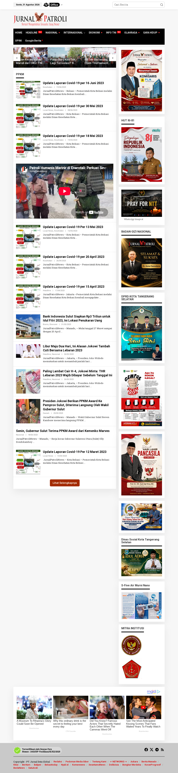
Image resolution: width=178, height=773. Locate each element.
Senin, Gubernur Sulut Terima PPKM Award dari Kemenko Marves (63, 431)
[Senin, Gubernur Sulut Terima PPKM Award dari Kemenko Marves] (33, 441)
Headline (47, 290)
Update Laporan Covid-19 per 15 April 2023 (73, 286)
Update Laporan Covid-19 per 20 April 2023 (73, 257)
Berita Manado (148, 761)
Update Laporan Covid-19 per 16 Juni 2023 (73, 83)
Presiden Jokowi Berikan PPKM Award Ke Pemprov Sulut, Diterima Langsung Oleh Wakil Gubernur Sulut (76, 405)
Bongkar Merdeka (131, 764)
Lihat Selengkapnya (65, 482)
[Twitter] (151, 749)
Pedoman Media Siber (77, 761)
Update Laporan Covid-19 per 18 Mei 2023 (73, 136)
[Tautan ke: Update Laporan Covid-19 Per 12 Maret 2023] (28, 461)
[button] (162, 5)
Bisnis (45, 324)
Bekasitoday (51, 764)
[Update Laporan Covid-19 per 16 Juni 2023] (85, 94)
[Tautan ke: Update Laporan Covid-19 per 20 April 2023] (28, 266)
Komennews (78, 764)
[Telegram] (157, 749)
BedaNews (19, 768)
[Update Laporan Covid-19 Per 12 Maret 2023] (84, 462)
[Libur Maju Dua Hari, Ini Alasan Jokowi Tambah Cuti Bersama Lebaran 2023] (91, 361)
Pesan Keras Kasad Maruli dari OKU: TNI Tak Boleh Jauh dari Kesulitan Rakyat (29, 61)
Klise (15, 764)
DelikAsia (114, 764)
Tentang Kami (99, 761)
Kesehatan (47, 87)
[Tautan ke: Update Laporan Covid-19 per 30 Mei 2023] (28, 116)
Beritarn (26, 764)
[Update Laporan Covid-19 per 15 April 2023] (100, 297)
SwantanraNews (97, 764)
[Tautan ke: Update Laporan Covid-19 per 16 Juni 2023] (28, 89)
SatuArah (33, 768)
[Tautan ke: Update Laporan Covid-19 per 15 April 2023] (28, 296)
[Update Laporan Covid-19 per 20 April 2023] (76, 267)
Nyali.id (64, 764)
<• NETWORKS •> (118, 761)
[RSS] (162, 749)
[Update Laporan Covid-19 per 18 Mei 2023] (76, 146)
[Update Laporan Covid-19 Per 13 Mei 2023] (76, 237)
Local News (48, 110)
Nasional (56, 354)
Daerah (46, 413)
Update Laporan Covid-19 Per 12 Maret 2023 (74, 452)
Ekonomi (53, 324)
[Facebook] (146, 749)
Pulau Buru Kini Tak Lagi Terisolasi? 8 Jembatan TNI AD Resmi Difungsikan (62, 61)
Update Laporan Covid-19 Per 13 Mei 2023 (73, 227)
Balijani (37, 764)
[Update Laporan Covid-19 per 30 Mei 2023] (76, 117)
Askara (134, 761)
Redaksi (58, 761)
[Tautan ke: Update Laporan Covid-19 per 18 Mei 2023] (28, 145)
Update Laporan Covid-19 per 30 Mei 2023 (73, 106)
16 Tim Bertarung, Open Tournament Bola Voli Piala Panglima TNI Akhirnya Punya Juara (98, 61)
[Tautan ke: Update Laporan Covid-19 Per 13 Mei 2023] (28, 236)
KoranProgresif (153, 764)
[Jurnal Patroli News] (40, 18)
